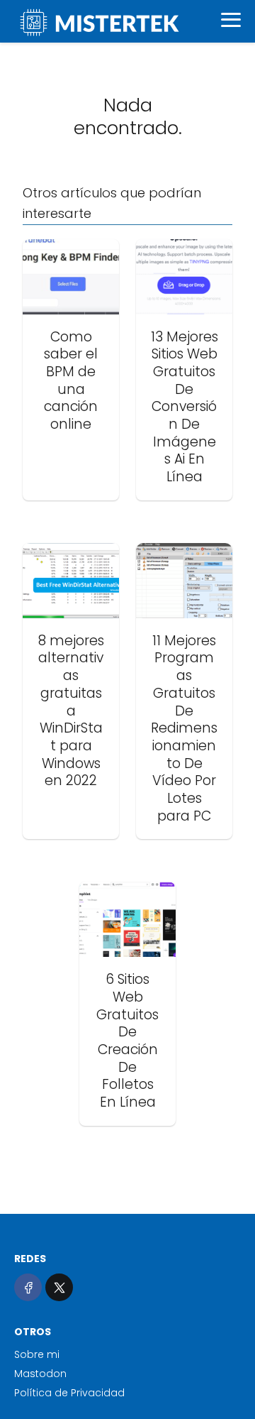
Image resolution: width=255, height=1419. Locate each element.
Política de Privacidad (69, 1393)
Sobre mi (37, 1354)
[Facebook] (28, 1287)
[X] (59, 1287)
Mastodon (40, 1373)
